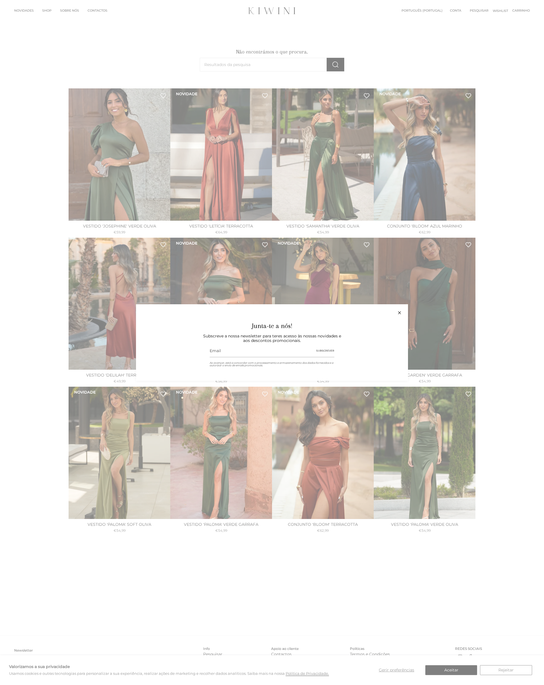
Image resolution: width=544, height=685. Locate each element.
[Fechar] (399, 313)
